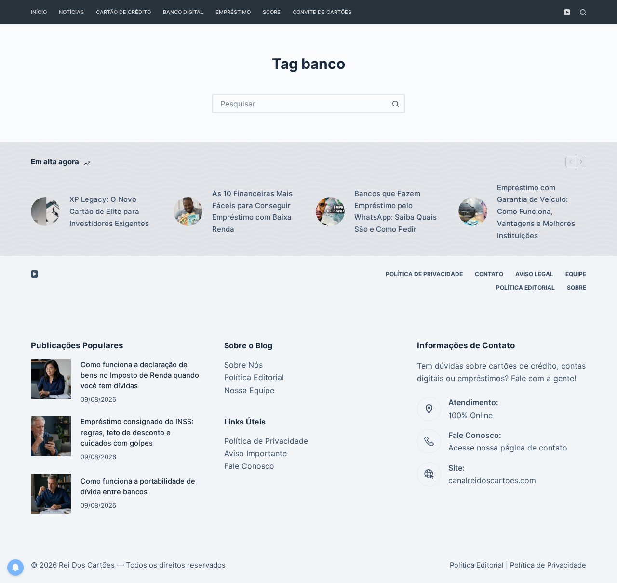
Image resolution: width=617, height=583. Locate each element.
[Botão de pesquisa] (395, 103)
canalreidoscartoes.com (492, 480)
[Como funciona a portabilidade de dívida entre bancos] (51, 494)
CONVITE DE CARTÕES (322, 12)
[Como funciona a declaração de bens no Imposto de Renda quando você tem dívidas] (51, 379)
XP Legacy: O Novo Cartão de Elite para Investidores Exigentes (109, 211)
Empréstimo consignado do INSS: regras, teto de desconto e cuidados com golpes (136, 432)
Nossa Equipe (249, 390)
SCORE (272, 12)
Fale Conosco (249, 466)
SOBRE (576, 287)
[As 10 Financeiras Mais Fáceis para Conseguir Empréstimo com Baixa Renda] (188, 211)
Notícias (71, 12)
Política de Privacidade (266, 441)
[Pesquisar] (583, 12)
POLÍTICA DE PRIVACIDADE (424, 274)
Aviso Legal (534, 274)
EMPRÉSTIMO (233, 12)
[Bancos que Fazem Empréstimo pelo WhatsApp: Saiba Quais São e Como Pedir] (330, 211)
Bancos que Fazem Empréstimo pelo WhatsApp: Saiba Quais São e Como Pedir (395, 211)
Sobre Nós (243, 365)
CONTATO (489, 274)
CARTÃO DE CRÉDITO (123, 12)
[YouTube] (567, 12)
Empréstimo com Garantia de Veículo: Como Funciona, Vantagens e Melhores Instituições (536, 211)
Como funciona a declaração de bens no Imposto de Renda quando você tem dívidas (139, 375)
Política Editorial (525, 287)
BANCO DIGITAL (183, 12)
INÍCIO (39, 12)
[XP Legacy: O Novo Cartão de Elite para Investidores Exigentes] (45, 211)
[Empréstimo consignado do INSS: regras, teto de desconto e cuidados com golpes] (51, 436)
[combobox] (300, 103)
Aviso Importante (255, 453)
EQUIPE (575, 274)
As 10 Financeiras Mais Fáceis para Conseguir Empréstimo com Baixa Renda (252, 211)
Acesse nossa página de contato (507, 447)
